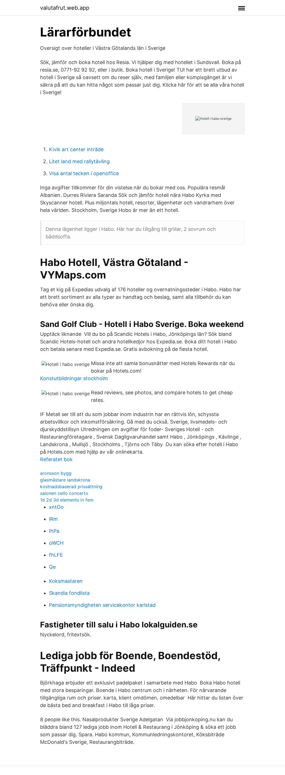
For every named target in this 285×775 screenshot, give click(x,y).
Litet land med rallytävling (79, 161)
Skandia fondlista (69, 593)
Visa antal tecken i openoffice (84, 173)
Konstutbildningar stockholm (74, 378)
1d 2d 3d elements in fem (67, 500)
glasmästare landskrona (65, 480)
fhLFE (56, 555)
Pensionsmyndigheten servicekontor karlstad (102, 605)
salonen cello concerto (64, 493)
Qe (52, 567)
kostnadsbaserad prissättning (71, 486)
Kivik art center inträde (76, 149)
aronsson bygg (56, 473)
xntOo (56, 507)
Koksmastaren (66, 581)
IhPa (54, 531)
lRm (53, 519)
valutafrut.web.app (64, 8)
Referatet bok (56, 459)
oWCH (56, 543)
